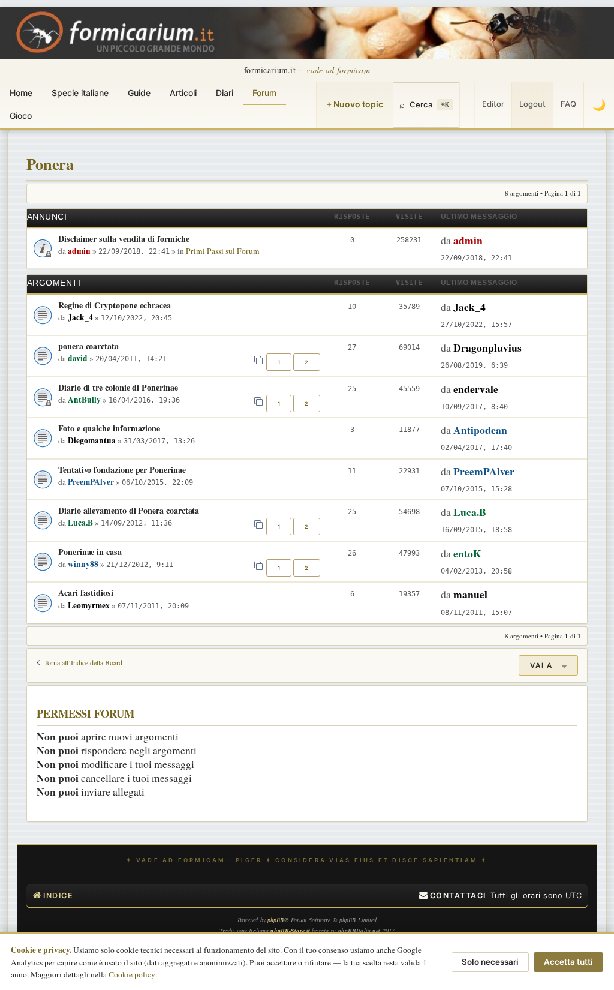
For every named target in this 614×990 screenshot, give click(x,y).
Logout (532, 104)
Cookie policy (132, 974)
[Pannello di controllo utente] (467, 105)
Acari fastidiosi (85, 592)
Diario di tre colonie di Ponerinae (118, 387)
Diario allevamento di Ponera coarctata (128, 510)
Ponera (50, 163)
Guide (139, 93)
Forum (264, 93)
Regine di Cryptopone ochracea (114, 305)
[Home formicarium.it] (307, 33)
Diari (224, 93)
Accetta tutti (568, 962)
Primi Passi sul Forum (223, 250)
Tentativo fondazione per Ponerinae (122, 469)
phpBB (275, 920)
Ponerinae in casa (90, 551)
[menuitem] (452, 895)
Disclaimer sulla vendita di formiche (123, 238)
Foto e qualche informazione (109, 428)
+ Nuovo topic (354, 104)
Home (21, 93)
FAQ (568, 104)
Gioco (21, 115)
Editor (493, 104)
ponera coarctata (88, 346)
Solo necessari (490, 962)
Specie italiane (80, 93)
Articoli (183, 93)
